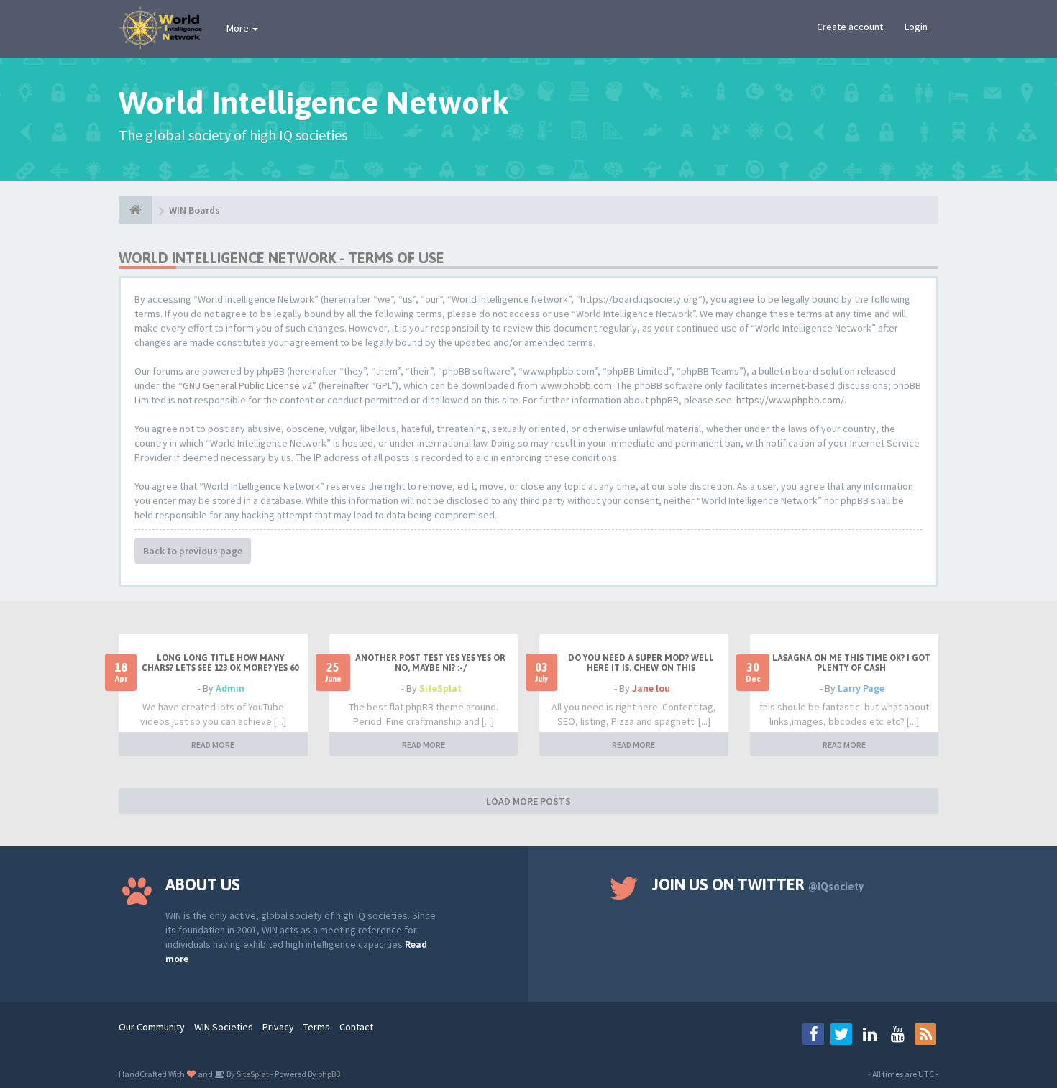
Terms (316, 1026)
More (238, 28)
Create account (850, 26)
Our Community (152, 1026)
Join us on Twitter (758, 884)
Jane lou (651, 688)
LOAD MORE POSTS (528, 801)
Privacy (278, 1026)
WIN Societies (223, 1026)
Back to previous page (192, 550)
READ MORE (212, 744)
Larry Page (861, 688)
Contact (356, 1026)
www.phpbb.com (576, 385)
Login (916, 26)
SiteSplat (440, 688)
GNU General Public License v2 (247, 385)
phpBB (329, 1074)
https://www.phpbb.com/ (790, 399)
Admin (230, 688)
